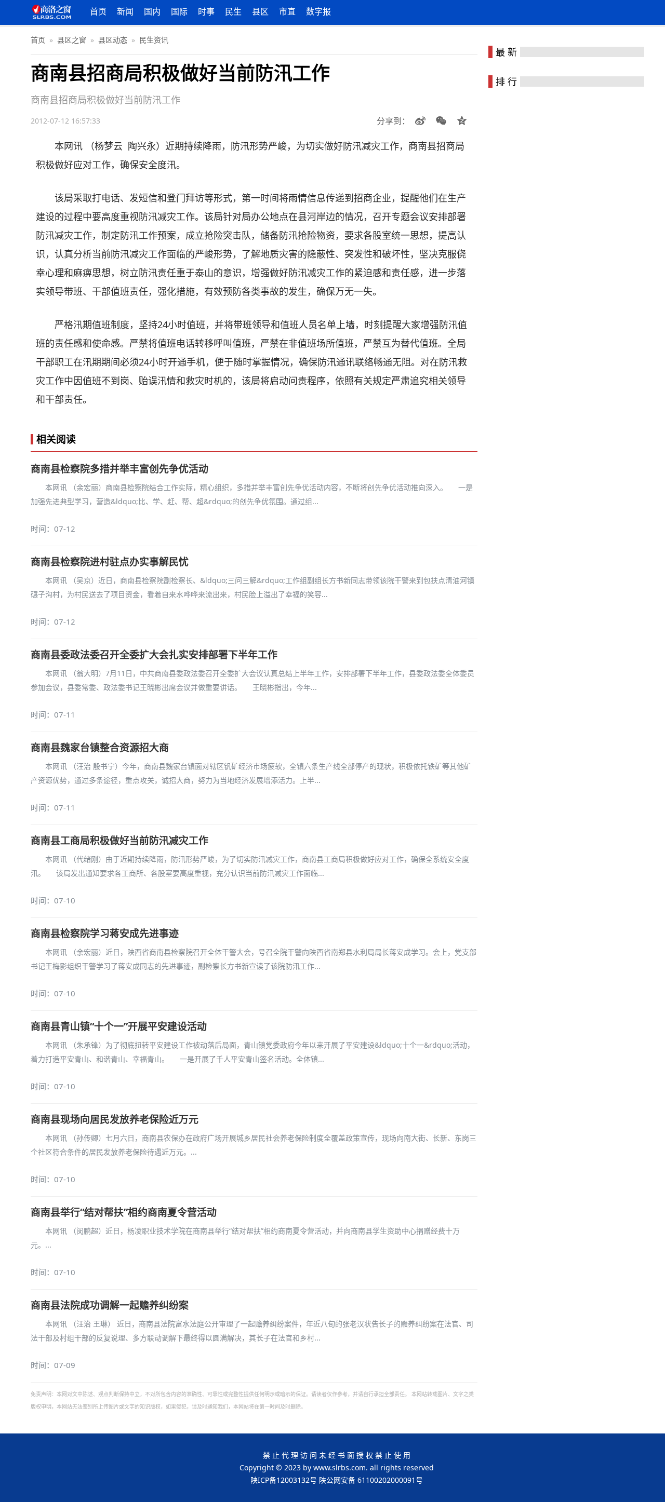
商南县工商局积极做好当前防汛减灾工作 (119, 840)
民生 (233, 11)
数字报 (318, 11)
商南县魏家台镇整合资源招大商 (100, 747)
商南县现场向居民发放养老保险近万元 (114, 1119)
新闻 (125, 11)
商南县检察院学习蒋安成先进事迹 (105, 933)
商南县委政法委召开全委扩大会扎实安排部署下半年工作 (154, 654)
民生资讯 (153, 40)
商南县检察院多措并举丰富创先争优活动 (119, 469)
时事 (206, 11)
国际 (179, 11)
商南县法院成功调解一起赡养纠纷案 (110, 1305)
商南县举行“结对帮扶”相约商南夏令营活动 (124, 1212)
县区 (260, 11)
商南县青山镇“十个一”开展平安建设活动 (119, 1026)
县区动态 (112, 40)
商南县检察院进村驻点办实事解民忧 (110, 562)
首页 (98, 11)
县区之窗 (71, 40)
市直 (287, 11)
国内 (152, 11)
